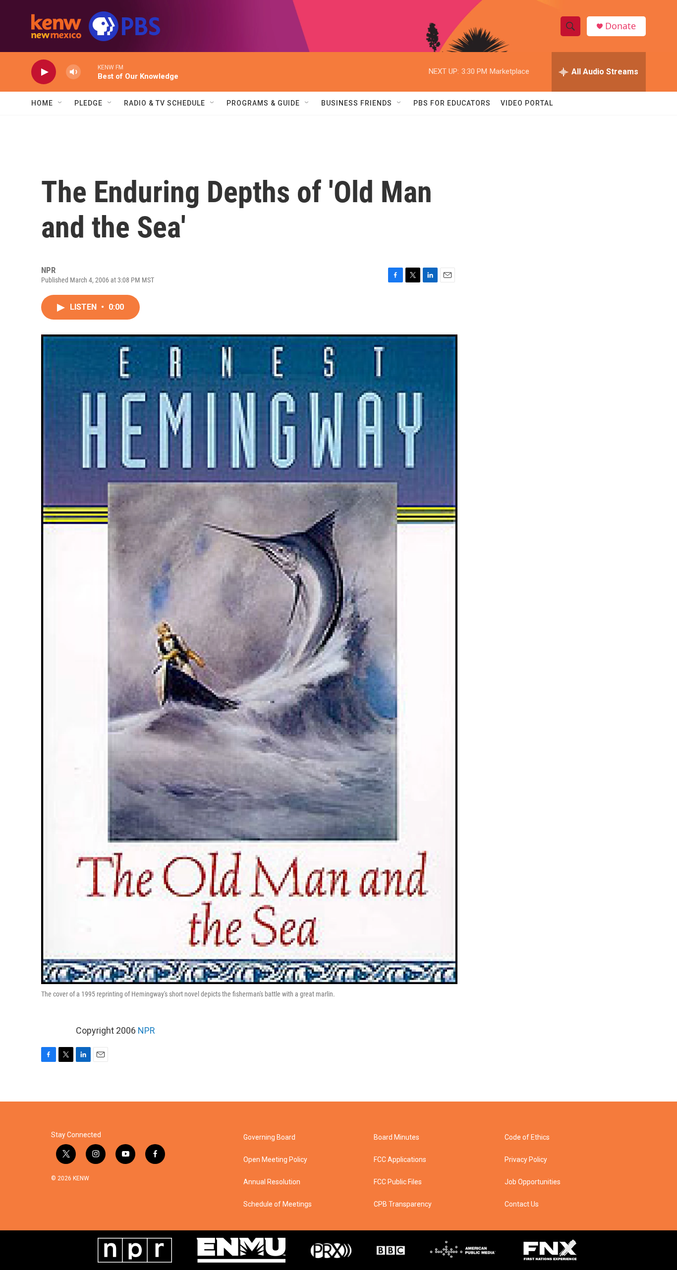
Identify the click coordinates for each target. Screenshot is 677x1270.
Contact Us (522, 1204)
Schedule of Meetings (277, 1204)
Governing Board (269, 1137)
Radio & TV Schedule (164, 103)
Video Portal (527, 103)
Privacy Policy (526, 1159)
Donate (620, 26)
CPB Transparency (403, 1204)
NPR (146, 1030)
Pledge (88, 103)
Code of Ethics (527, 1137)
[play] (44, 72)
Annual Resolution (271, 1182)
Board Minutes (396, 1137)
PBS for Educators (452, 103)
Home (42, 103)
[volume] (73, 72)
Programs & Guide (263, 103)
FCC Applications (400, 1159)
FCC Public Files (398, 1182)
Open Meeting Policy (275, 1159)
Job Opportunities (533, 1182)
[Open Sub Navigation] (60, 103)
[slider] (89, 71)
